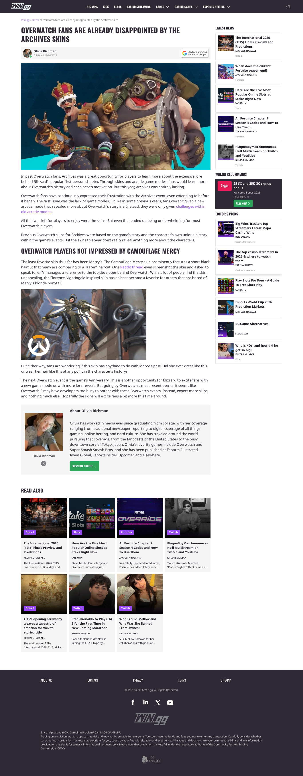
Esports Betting (214, 6)
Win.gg (25, 20)
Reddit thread (131, 267)
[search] (288, 6)
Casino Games (184, 6)
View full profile (83, 466)
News (35, 20)
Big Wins (92, 6)
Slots (118, 6)
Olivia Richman (44, 51)
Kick (106, 6)
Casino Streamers (139, 6)
